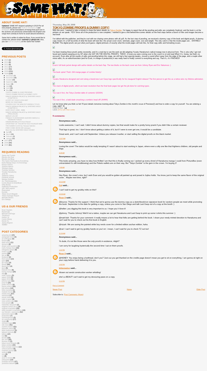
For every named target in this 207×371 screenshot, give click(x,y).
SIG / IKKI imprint (8, 188)
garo (3, 261)
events (4, 253)
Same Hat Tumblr (8, 155)
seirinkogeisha (7, 317)
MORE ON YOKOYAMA (14, 102)
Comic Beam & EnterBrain (12, 183)
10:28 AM (62, 194)
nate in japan (7, 299)
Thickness (6, 215)
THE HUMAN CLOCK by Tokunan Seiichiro (20, 126)
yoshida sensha (8, 361)
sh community (7, 319)
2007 (6, 140)
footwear (5, 257)
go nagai (5, 262)
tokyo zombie (70, 110)
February (9, 136)
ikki (3, 273)
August (8, 84)
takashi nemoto (8, 332)
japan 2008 (6, 277)
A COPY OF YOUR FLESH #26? (17, 100)
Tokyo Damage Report (10, 196)
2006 (6, 143)
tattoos (4, 334)
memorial (5, 295)
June (8, 88)
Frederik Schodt (8, 177)
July (7, 86)
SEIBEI (4, 225)
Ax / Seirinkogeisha (9, 181)
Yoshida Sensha (8, 170)
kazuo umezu (7, 286)
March (8, 134)
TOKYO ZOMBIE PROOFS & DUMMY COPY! (81, 27)
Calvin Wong (7, 219)
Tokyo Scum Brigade (10, 194)
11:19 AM (62, 233)
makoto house (7, 292)
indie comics (6, 275)
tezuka (4, 338)
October (9, 80)
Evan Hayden (7, 210)
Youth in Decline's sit (29, 28)
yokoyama (6, 360)
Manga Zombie (7, 179)
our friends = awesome (10, 312)
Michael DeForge (8, 214)
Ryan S (62, 197)
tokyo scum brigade (9, 343)
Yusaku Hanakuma (9, 172)
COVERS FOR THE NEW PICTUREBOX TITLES (22, 104)
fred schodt (6, 259)
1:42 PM (62, 250)
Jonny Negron (7, 223)
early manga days (8, 248)
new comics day (8, 301)
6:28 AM (61, 153)
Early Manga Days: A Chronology (14, 163)
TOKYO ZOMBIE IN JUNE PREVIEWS (19, 92)
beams (4, 240)
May (7, 90)
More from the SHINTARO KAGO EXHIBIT (20, 130)
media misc (6, 294)
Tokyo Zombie (116, 30)
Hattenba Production (10, 186)
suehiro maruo (7, 327)
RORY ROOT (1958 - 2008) (15, 110)
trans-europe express (10, 347)
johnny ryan (61, 110)
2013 (6, 62)
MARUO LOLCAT (12, 116)
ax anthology (7, 239)
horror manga (7, 272)
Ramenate (6, 212)
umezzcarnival (7, 349)
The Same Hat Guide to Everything (15, 161)
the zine (5, 339)
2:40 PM (62, 264)
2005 (6, 145)
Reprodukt (6, 190)
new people (6, 303)
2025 (6, 60)
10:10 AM (62, 182)
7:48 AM (61, 167)
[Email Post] (65, 108)
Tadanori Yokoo (8, 175)
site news (5, 325)
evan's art (5, 251)
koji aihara (6, 288)
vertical (4, 352)
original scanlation (9, 308)
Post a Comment (58, 285)
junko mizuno (7, 284)
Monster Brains (7, 197)
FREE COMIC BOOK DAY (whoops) (18, 128)
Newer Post (57, 289)
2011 (6, 67)
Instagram (5, 30)
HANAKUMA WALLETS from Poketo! (18, 122)
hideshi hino (6, 270)
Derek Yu (5, 221)
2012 (6, 64)
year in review (7, 358)
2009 (6, 71)
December (10, 76)
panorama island (8, 314)
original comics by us (10, 306)
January (9, 138)
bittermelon (64, 268)
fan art (4, 255)
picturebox (6, 316)
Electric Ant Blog (8, 159)
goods (4, 264)
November (10, 78)
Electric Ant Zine (8, 157)
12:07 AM (62, 138)
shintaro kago (7, 323)
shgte (4, 321)
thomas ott (6, 341)
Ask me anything (14, 42)
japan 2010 (6, 279)
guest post (6, 266)
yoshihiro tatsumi (8, 363)
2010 (6, 69)
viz (3, 356)
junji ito (4, 283)
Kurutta (4, 192)
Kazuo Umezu (7, 164)
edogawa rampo (8, 250)
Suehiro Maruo (7, 166)
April (7, 132)
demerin (5, 244)
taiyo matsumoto (8, 330)
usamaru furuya (8, 350)
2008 (6, 73)
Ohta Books (6, 185)
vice (3, 354)
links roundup (7, 290)
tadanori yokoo (7, 328)
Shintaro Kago (7, 168)
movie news (6, 297)
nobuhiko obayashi (9, 305)
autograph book (8, 237)
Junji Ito (5, 174)
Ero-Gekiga (6, 199)
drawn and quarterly (9, 246)
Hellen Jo (5, 217)
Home (129, 289)
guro (3, 268)
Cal (60, 185)
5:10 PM (62, 281)
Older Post (200, 289)
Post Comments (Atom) (73, 294)
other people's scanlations (12, 310)
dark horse (6, 242)
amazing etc (6, 235)
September (10, 82)
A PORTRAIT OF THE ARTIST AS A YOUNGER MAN (24, 124)
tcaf (3, 336)
